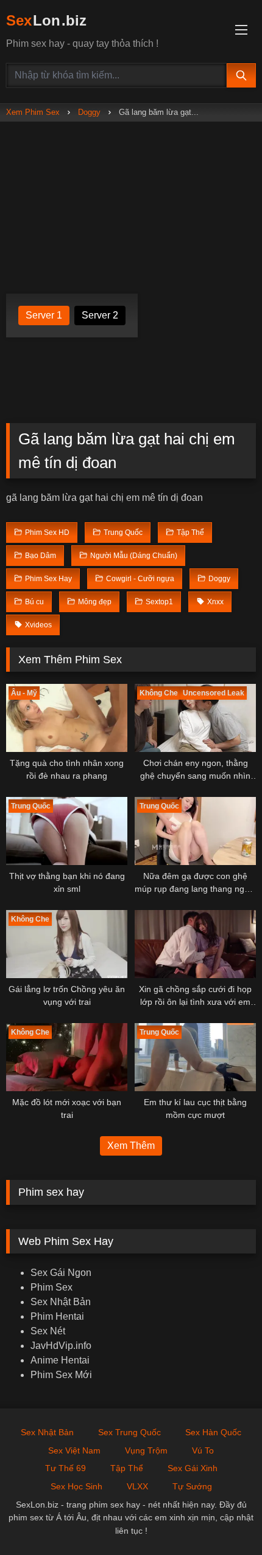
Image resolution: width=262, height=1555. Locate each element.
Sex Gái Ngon (60, 1272)
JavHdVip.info (60, 1345)
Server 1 (44, 315)
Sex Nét (47, 1331)
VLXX (137, 1486)
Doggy (89, 112)
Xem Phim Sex (33, 112)
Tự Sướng (192, 1486)
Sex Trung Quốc (129, 1432)
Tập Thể (126, 1468)
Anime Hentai (60, 1360)
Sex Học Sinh (76, 1486)
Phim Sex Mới (61, 1375)
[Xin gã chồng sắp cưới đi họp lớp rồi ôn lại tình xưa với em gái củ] (195, 944)
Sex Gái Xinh (193, 1468)
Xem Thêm (131, 1145)
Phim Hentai (57, 1316)
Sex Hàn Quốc (213, 1432)
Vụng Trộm (146, 1450)
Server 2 (100, 315)
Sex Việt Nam (74, 1450)
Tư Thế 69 (65, 1468)
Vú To (203, 1450)
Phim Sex (51, 1287)
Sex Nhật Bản (60, 1302)
